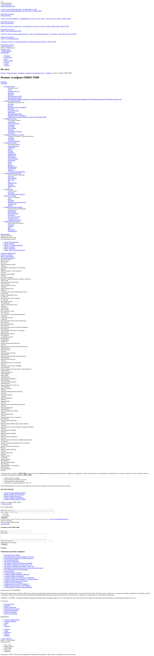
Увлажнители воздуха (14, 220)
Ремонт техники (12, 73)
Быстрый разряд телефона (12, 555)
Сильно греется (9, 571)
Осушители (11, 215)
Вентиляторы (12, 212)
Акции (6, 64)
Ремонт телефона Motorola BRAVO (15, 493)
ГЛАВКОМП (5, 53)
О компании (8, 57)
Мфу (9, 228)
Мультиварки (50, 99)
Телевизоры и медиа (10, 118)
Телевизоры (11, 122)
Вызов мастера (5, 234)
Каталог (6, 62)
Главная (6, 65)
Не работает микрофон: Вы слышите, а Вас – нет (19, 566)
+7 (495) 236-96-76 (6, 51)
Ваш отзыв (4, 533)
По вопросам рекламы (11, 610)
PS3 (9, 181)
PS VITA (10, 184)
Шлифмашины (12, 167)
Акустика (11, 130)
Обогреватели (12, 210)
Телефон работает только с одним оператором (18, 587)
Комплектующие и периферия (17, 107)
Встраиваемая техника (15, 97)
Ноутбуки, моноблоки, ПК (12, 101)
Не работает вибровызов (11, 561)
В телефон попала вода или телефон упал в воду (19, 556)
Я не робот (6, 516)
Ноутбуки (11, 104)
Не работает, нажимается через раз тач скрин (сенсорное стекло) (23, 568)
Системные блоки (13, 110)
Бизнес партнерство (10, 607)
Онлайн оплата (5, 49)
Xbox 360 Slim (12, 178)
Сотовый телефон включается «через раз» (17, 574)
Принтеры (11, 225)
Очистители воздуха (14, 217)
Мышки (40, 117)
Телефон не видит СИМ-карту (13, 582)
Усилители (11, 133)
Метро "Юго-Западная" (11, 242)
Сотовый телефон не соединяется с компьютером (19, 577)
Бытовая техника (9, 86)
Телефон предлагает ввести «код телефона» (17, 585)
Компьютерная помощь (15, 114)
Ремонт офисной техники (12, 221)
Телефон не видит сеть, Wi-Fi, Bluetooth (16, 584)
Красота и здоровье (10, 196)
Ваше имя (4, 510)
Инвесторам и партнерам (12, 609)
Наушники (11, 192)
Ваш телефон (5, 512)
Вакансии (7, 605)
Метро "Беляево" (9, 243)
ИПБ (44, 117)
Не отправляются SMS (11, 560)
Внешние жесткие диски (30, 117)
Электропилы (12, 168)
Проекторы (11, 229)
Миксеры (11, 170)
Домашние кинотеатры (15, 131)
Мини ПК (11, 109)
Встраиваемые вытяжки (96, 99)
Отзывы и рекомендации (8, 253)
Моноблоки (11, 112)
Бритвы (10, 205)
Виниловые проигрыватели (16, 194)
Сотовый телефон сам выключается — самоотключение (21, 579)
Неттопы (10, 106)
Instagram (7, 635)
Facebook (7, 629)
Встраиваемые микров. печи (113, 99)
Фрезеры (10, 165)
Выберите (4, 82)
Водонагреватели (13, 213)
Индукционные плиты (15, 96)
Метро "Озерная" (9, 247)
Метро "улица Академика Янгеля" (14, 250)
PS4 (9, 188)
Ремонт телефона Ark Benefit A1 (14, 497)
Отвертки (11, 152)
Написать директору (10, 612)
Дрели (10, 149)
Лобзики (10, 151)
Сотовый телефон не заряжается (14, 576)
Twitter (6, 631)
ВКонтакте (7, 632)
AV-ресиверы (12, 128)
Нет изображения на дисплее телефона (16, 569)
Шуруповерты (12, 157)
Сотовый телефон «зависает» (13, 573)
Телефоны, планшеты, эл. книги (14, 134)
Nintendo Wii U (12, 183)
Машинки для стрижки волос (17, 202)
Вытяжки (11, 94)
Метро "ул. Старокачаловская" (13, 245)
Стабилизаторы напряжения (16, 171)
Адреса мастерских (6, 46)
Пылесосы (11, 93)
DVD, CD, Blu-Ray (13, 123)
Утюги (10, 89)
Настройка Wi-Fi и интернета (17, 115)
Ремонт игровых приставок (12, 173)
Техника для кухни (13, 91)
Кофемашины (12, 99)
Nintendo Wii (11, 186)
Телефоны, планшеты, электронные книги (31, 73)
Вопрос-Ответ (8, 60)
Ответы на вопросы (7, 255)
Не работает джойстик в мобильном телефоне (18, 563)
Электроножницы (13, 146)
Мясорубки (57, 99)
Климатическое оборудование (13, 207)
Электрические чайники (37, 99)
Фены (9, 163)
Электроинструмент (10, 143)
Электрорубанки (13, 159)
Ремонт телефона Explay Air (12, 496)
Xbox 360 (11, 176)
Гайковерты (11, 147)
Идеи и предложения (7, 256)
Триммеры (11, 200)
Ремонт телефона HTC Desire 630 (14, 494)
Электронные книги (14, 141)
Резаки (10, 162)
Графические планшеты (15, 117)
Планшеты (11, 139)
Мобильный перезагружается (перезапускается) (18, 558)
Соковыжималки (66, 99)
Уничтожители (12, 231)
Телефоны (49, 73)
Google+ (6, 634)
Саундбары (11, 126)
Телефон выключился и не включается (16, 581)
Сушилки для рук (13, 218)
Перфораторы (12, 154)
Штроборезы (12, 155)
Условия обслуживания (8, 258)
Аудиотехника (8, 189)
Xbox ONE (11, 180)
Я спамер (5, 514)
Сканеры (10, 226)
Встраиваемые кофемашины (80, 99)
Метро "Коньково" (10, 248)
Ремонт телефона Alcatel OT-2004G (15, 499)
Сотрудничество (9, 604)
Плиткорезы (11, 160)
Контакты (7, 56)
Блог (5, 59)
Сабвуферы (11, 125)
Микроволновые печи (23, 99)
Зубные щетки (12, 204)
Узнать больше (5, 524)
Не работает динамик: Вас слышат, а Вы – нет (18, 564)
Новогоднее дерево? (7, 541)
